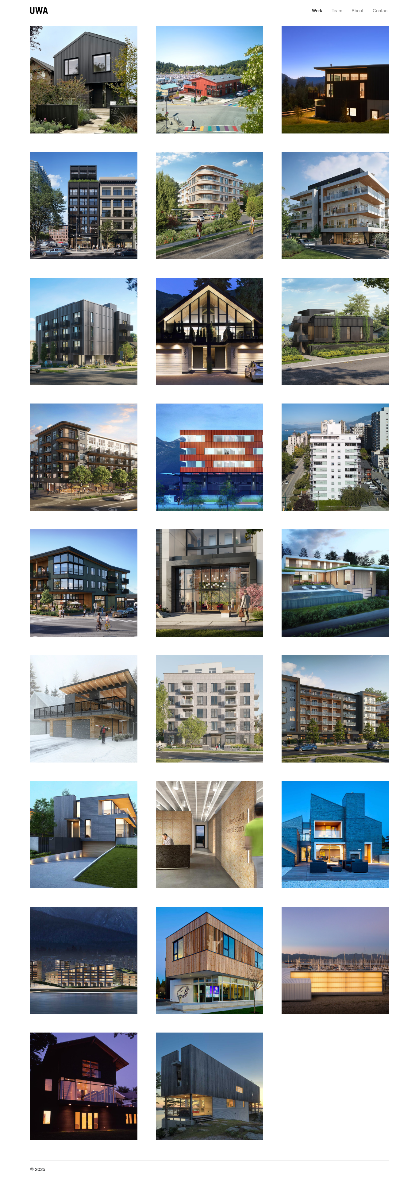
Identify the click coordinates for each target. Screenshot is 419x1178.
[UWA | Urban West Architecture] (39, 10)
